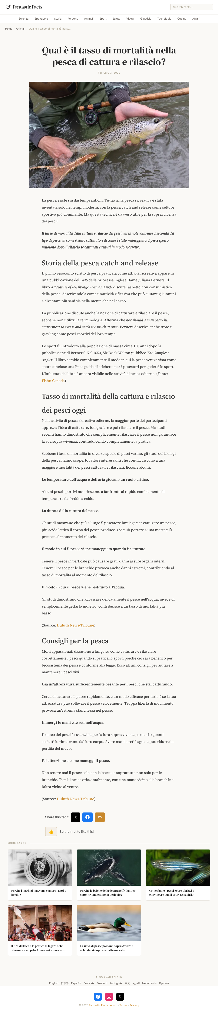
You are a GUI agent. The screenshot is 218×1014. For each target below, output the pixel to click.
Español (76, 983)
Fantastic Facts (98, 1005)
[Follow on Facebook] (98, 997)
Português (116, 983)
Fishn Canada (53, 380)
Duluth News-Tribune (75, 625)
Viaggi (130, 18)
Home (8, 28)
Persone (72, 18)
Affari (195, 18)
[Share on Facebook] (87, 817)
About (113, 1005)
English (53, 983)
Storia (58, 18)
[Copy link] (100, 817)
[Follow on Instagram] (109, 997)
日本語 (65, 983)
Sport (102, 18)
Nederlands (149, 983)
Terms (123, 1005)
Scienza (24, 18)
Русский (164, 983)
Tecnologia (164, 18)
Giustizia (145, 18)
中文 (127, 983)
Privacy (134, 1005)
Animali (88, 18)
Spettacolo (41, 18)
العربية (136, 983)
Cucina (181, 18)
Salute (116, 18)
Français (89, 983)
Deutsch (102, 983)
